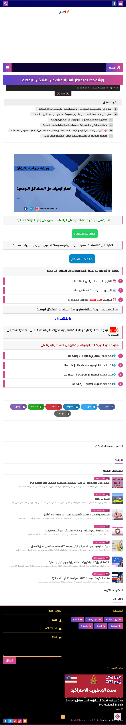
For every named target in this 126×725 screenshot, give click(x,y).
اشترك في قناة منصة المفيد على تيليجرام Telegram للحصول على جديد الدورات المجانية (72, 114)
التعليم (76, 619)
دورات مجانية (82, 88)
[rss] (25, 721)
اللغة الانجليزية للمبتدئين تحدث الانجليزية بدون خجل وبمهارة (79, 562)
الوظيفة (114, 626)
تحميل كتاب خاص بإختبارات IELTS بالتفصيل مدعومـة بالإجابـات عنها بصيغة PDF (70, 482)
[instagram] (20, 721)
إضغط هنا (69, 365)
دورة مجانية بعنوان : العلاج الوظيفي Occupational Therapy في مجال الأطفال (70, 546)
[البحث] (5, 3)
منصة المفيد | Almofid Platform (85, 720)
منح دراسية (93, 619)
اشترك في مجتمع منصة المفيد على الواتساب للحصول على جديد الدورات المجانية (74, 109)
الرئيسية (112, 68)
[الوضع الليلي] (117, 716)
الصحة (99, 626)
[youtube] (15, 721)
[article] (34, 431)
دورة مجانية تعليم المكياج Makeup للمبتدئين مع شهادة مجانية (77, 530)
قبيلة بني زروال (102, 498)
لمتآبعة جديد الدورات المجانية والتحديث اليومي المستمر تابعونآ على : (75, 136)
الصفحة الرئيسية (99, 88)
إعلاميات (84, 626)
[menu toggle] (120, 3)
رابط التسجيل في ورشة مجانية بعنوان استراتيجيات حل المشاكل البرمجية (75, 125)
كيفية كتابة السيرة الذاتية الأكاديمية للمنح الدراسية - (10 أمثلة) (77, 514)
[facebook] (114, 3)
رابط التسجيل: (63, 318)
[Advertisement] (63, 38)
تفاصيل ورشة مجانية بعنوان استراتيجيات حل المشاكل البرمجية (79, 120)
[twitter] (10, 721)
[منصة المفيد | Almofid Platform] (63, 12)
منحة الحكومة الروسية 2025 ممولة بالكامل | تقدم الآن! (81, 578)
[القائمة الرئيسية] (7, 67)
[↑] (63, 717)
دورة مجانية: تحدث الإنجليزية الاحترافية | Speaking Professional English (94, 702)
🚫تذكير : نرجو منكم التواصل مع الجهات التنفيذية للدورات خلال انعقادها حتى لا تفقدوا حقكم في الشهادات (59, 130)
